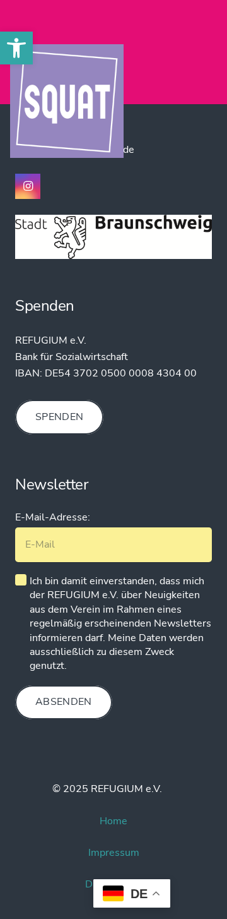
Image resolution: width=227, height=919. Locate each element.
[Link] (67, 101)
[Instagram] (27, 186)
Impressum (113, 853)
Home (113, 821)
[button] (16, 48)
